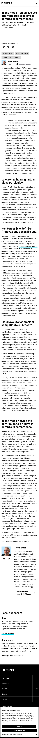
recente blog (12, 353)
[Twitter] (4, 558)
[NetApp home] (8, 3)
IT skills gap (7, 57)
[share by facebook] (8, 47)
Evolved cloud (7, 53)
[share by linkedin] (13, 47)
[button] (36, 3)
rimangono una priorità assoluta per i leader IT (19, 247)
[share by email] (17, 47)
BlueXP (17, 57)
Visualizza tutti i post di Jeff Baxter (24, 592)
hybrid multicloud (22, 53)
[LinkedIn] (9, 558)
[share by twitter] (4, 47)
